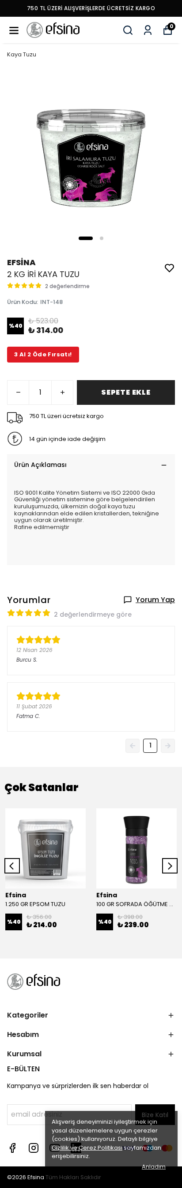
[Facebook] (12, 1148)
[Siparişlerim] (147, 30)
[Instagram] (33, 1148)
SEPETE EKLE (126, 392)
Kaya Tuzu (21, 54)
